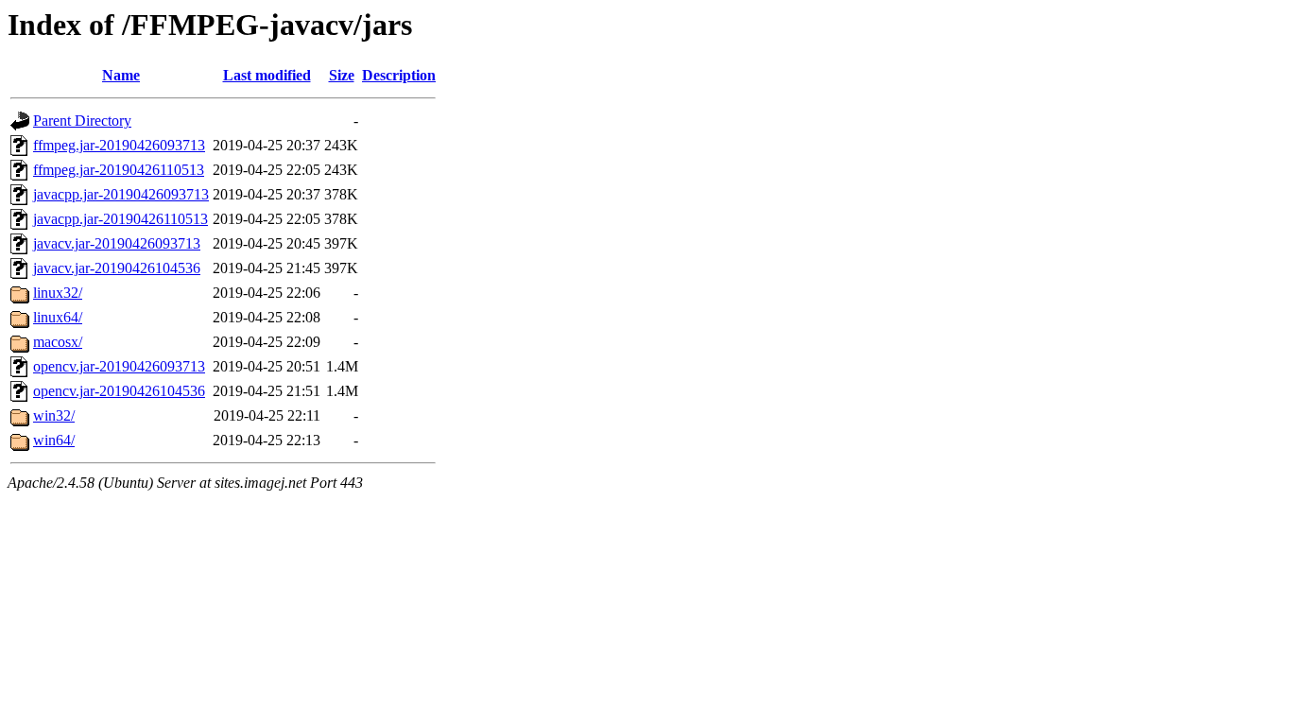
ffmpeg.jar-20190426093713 (119, 145)
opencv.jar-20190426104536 (119, 391)
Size (341, 75)
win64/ (54, 440)
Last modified (267, 75)
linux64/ (57, 317)
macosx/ (57, 342)
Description (399, 75)
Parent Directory (82, 120)
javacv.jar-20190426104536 (116, 268)
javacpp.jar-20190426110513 (120, 219)
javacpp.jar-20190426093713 (121, 194)
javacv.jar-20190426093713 (116, 243)
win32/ (54, 415)
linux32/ (57, 293)
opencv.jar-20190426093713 (119, 366)
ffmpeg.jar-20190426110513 (118, 170)
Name (121, 75)
